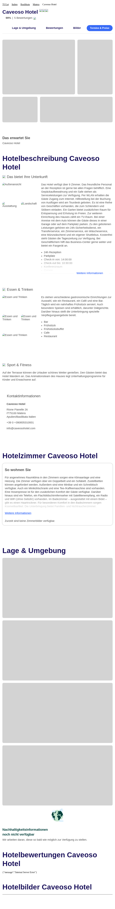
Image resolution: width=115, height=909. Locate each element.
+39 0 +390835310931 (20, 422)
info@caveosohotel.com (21, 428)
